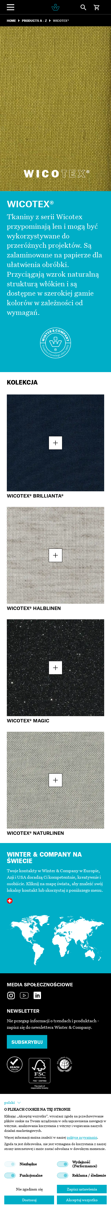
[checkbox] (10, 1164)
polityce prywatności (82, 1137)
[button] (12, 1102)
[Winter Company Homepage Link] (55, 7)
